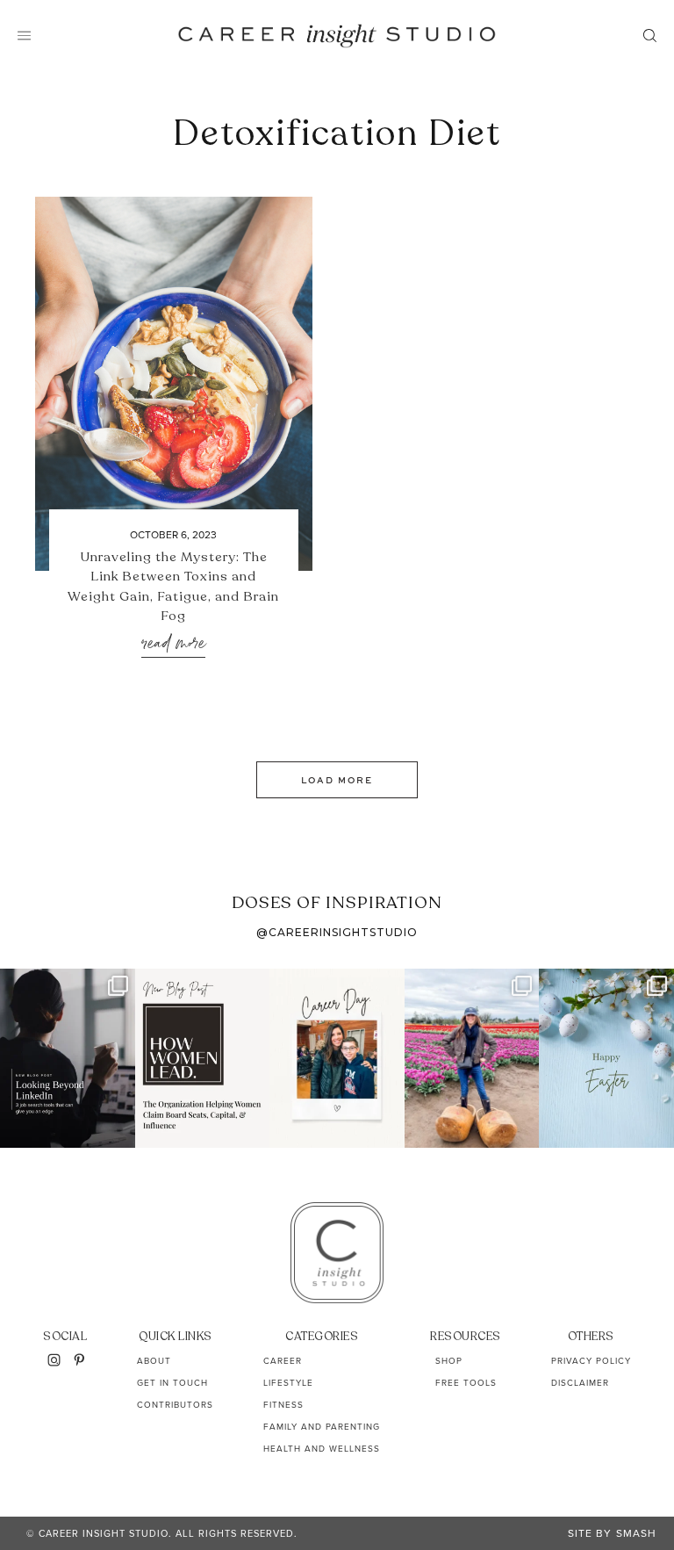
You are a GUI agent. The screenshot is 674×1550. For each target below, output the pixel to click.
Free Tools (466, 1382)
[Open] (67, 1058)
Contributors (175, 1404)
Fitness (283, 1404)
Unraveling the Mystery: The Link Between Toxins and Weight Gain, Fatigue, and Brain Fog (173, 586)
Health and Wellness (321, 1448)
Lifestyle (288, 1382)
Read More (173, 644)
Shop (448, 1360)
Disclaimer (580, 1382)
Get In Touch (172, 1382)
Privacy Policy (591, 1360)
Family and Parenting (321, 1426)
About (154, 1360)
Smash (636, 1533)
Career (282, 1360)
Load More (337, 780)
